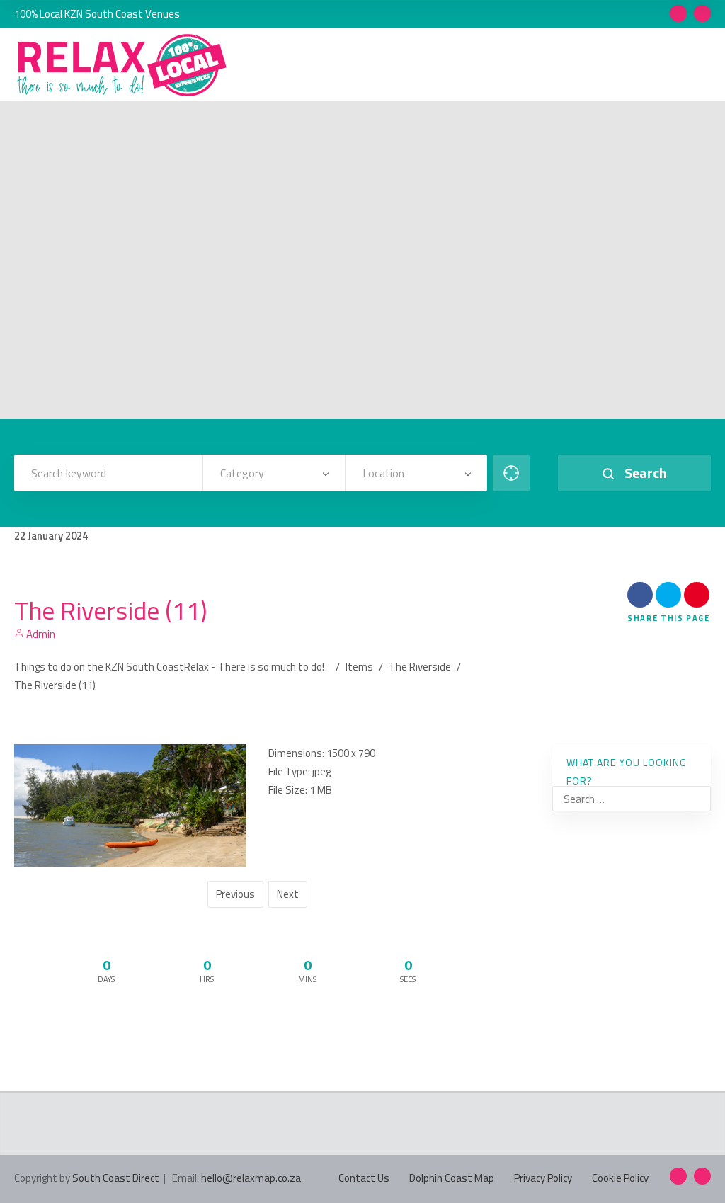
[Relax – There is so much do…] (122, 65)
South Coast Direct (115, 1178)
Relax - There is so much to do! (254, 666)
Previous (235, 894)
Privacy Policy (543, 1178)
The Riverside (420, 666)
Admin (39, 634)
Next (288, 894)
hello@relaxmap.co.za (251, 1178)
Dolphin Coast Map (451, 1178)
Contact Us (363, 1178)
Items (359, 666)
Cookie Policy (620, 1178)
